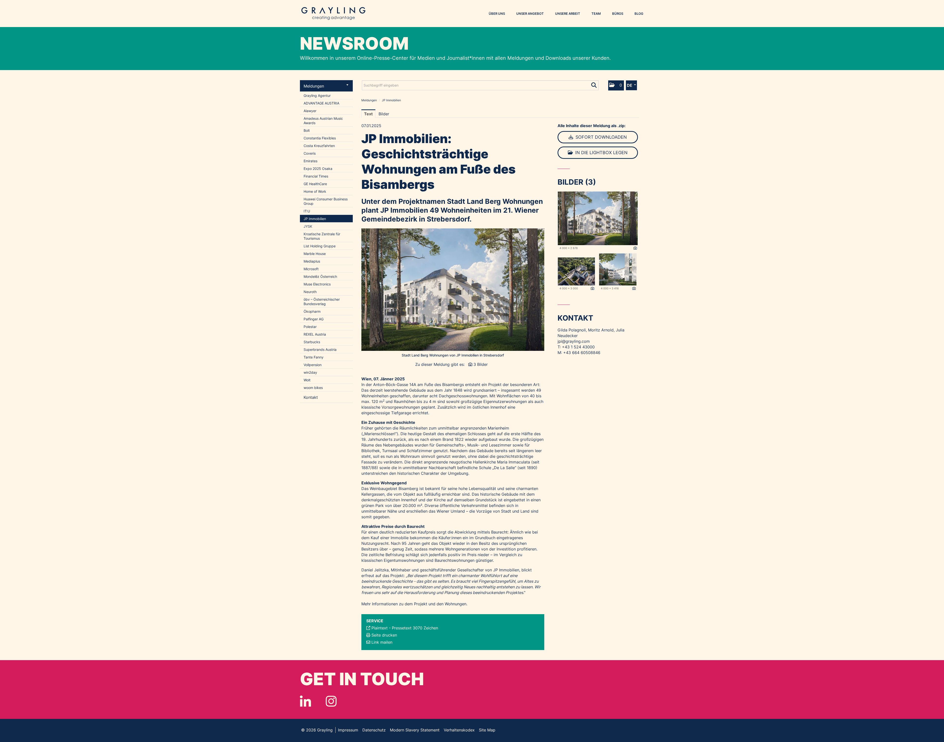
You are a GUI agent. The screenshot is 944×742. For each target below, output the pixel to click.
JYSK (308, 226)
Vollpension (313, 365)
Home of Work (315, 191)
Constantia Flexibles (320, 138)
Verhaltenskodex (459, 729)
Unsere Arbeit (567, 13)
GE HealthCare (315, 184)
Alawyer (310, 111)
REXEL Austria (315, 334)
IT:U (307, 211)
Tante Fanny (314, 357)
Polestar (310, 327)
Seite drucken (384, 635)
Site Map (487, 729)
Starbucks (312, 342)
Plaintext (379, 627)
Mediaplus (312, 261)
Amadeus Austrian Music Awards (323, 120)
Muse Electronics (317, 284)
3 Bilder (480, 364)
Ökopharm (312, 311)
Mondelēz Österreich (320, 276)
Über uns (497, 13)
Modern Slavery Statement (415, 729)
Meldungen (314, 86)
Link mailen (381, 642)
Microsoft (311, 269)
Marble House (315, 254)
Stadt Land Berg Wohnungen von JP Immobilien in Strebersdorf (453, 355)
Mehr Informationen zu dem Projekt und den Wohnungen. (414, 603)
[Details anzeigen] (635, 248)
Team (596, 13)
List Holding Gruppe (320, 246)
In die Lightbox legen (601, 152)
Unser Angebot (530, 13)
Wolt (307, 380)
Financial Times (316, 176)
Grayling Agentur (317, 95)
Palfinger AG (314, 319)
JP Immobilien (315, 219)
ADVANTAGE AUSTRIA (321, 103)
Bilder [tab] (384, 113)
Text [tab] (368, 113)
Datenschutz (374, 729)
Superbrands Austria (320, 349)
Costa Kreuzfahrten (319, 146)
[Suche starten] (594, 84)
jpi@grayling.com (574, 341)
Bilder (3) (577, 182)
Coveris (310, 153)
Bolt (307, 130)
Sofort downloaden (600, 137)
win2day (310, 372)
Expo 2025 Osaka (318, 168)
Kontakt (311, 397)
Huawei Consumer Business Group (326, 201)
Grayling (333, 13)
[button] (616, 85)
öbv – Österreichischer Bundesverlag (322, 301)
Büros (617, 13)
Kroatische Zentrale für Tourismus (322, 236)
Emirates (310, 161)
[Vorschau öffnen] (452, 289)
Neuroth (310, 292)
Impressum (348, 729)
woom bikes (313, 388)
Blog (638, 13)
